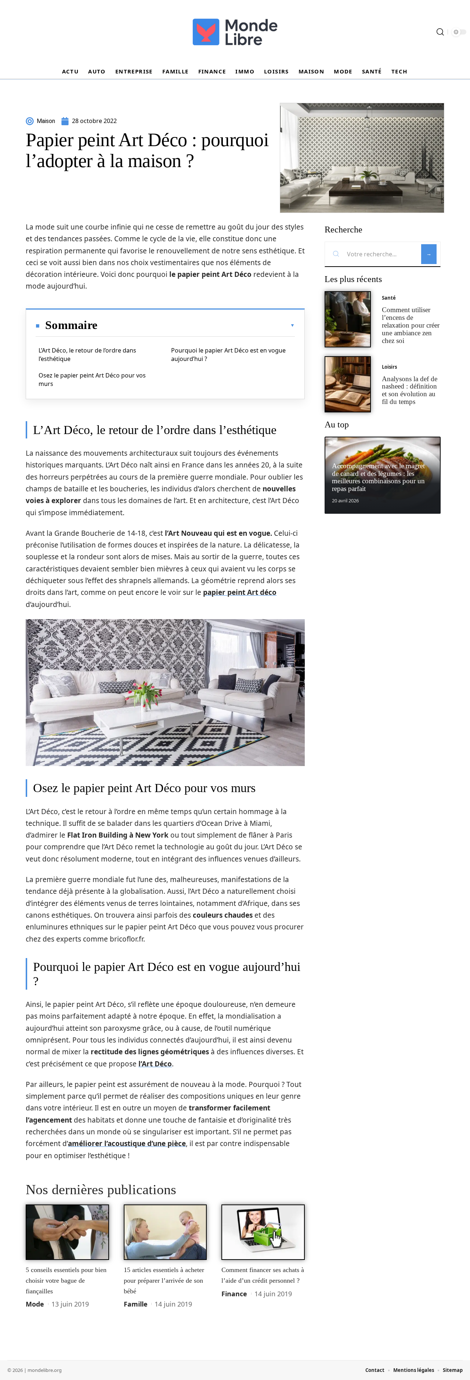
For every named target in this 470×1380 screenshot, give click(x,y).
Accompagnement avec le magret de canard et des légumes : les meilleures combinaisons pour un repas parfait (378, 477)
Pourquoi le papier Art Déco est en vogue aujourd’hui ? (228, 354)
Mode (35, 1304)
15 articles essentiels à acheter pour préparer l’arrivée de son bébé (164, 1280)
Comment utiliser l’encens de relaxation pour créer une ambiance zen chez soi (411, 325)
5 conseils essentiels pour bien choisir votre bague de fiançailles (66, 1280)
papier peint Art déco (239, 592)
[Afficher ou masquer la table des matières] (196, 325)
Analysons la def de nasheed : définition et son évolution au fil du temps (409, 390)
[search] (440, 32)
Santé (389, 298)
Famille (136, 1304)
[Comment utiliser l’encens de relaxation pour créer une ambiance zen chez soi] (347, 319)
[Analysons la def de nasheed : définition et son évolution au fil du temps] (347, 384)
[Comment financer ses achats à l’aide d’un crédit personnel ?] (263, 1232)
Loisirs (389, 367)
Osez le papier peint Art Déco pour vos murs (92, 379)
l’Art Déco (155, 1064)
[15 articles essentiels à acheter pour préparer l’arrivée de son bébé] (165, 1232)
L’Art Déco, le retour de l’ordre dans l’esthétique (87, 354)
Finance (234, 1293)
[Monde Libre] (235, 32)
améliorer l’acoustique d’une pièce (127, 1143)
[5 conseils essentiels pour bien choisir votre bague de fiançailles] (67, 1232)
